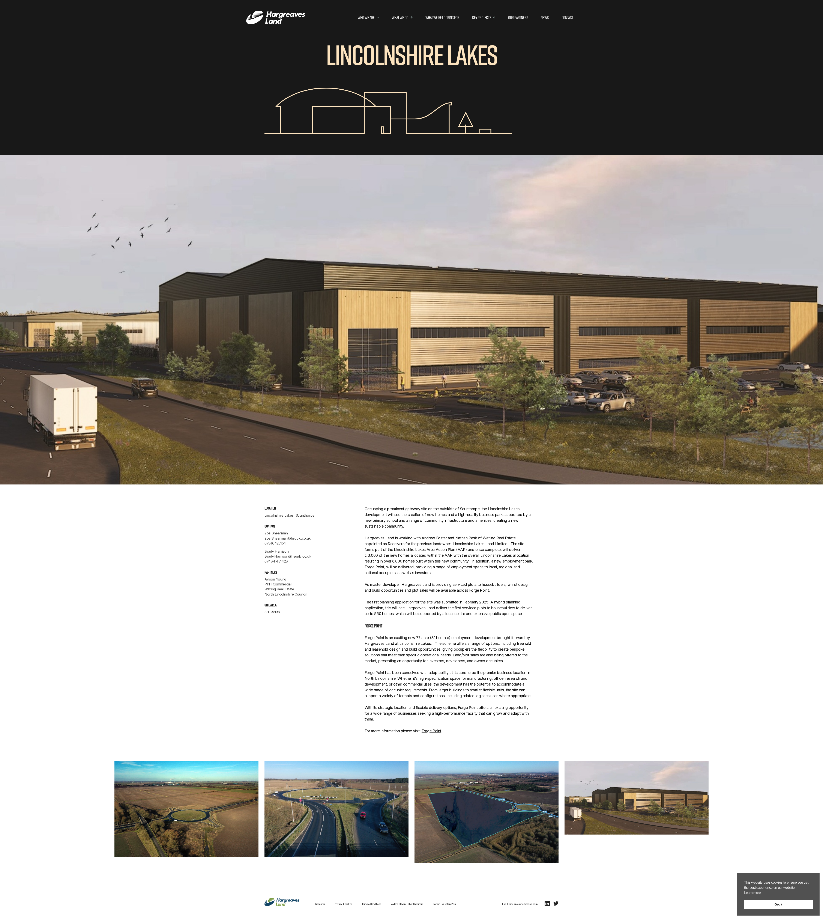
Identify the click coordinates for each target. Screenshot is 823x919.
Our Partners (518, 18)
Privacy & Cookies (343, 904)
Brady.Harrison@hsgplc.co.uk (287, 556)
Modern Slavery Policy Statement (406, 904)
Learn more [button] (752, 893)
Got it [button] (778, 904)
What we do (400, 18)
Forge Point (431, 731)
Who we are (366, 18)
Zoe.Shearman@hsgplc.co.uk (287, 538)
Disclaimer (319, 904)
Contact (567, 18)
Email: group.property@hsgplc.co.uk (520, 904)
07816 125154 (275, 543)
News (544, 18)
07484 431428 (276, 561)
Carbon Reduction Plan (444, 904)
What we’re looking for (442, 18)
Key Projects (481, 18)
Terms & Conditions (371, 904)
